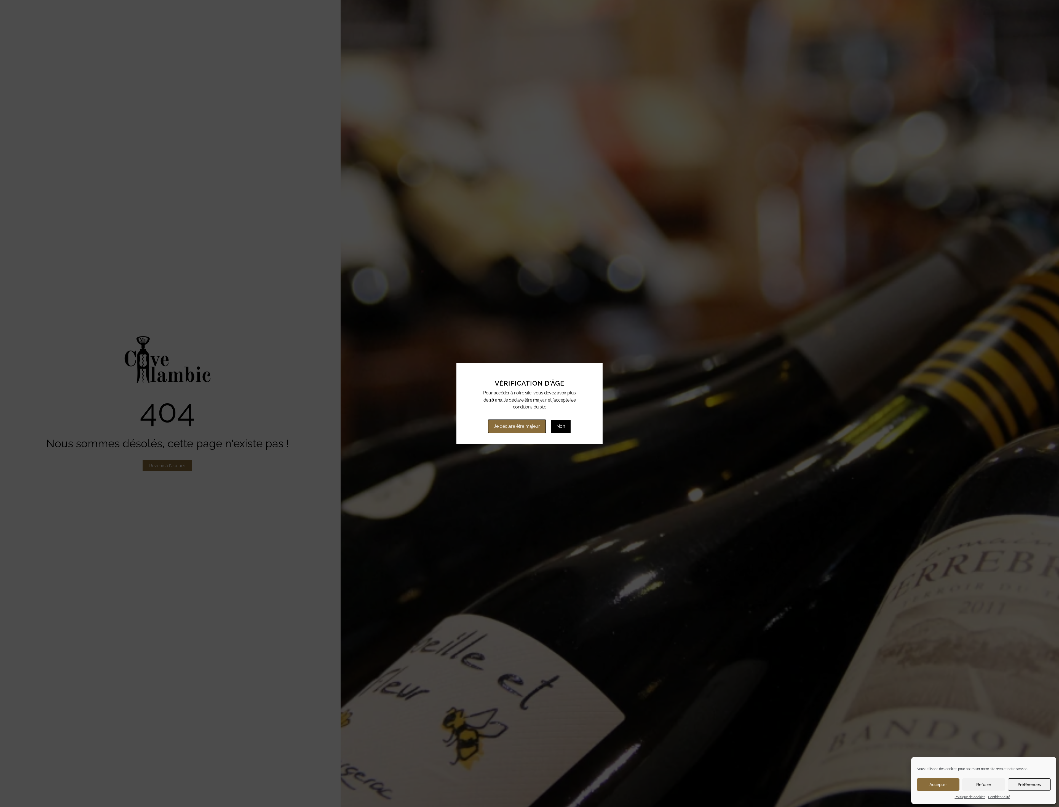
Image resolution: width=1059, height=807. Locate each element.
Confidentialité (999, 797)
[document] (529, 403)
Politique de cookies (970, 797)
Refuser (983, 784)
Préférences (1029, 784)
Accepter (938, 784)
